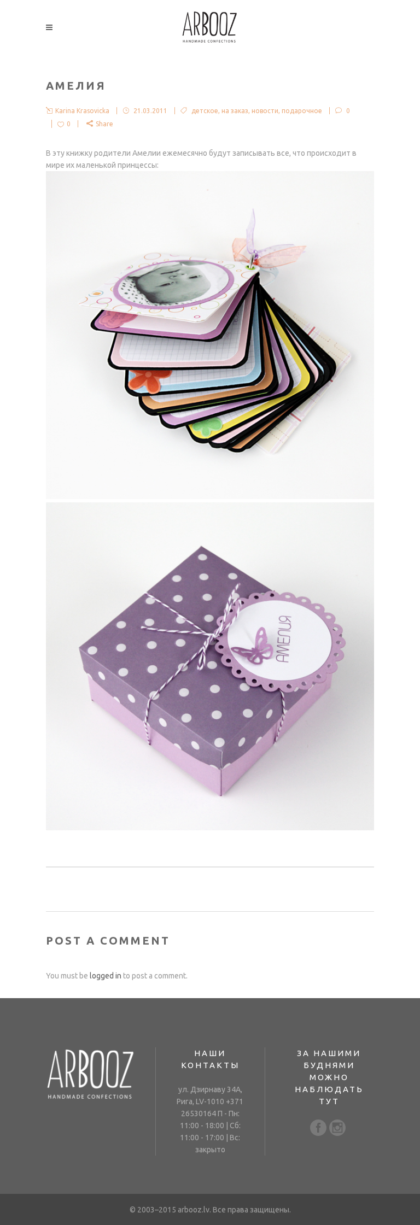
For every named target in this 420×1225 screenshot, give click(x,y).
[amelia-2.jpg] (210, 827)
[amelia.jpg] (210, 496)
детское (204, 110)
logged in (105, 975)
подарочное (302, 110)
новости (265, 110)
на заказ (234, 110)
